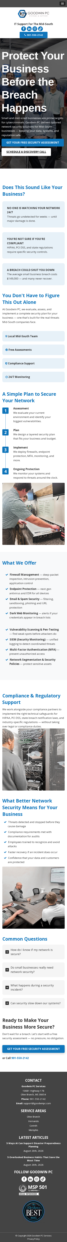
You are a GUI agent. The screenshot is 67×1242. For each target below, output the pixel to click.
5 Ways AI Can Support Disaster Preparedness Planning (33, 1145)
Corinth (33, 1125)
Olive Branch (33, 1116)
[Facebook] (23, 28)
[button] (62, 4)
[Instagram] (35, 28)
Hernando (33, 1121)
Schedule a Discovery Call (26, 152)
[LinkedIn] (29, 28)
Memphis (33, 1130)
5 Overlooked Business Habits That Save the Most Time (33, 1159)
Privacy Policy (33, 1238)
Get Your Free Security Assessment (32, 142)
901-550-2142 (20, 1058)
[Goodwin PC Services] (33, 13)
